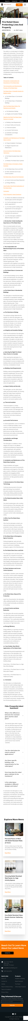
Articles (21, 1)
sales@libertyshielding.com (10, 967)
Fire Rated (17, 984)
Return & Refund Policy (7, 986)
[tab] (14, 715)
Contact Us (14, 1)
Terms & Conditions (6, 989)
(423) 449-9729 (8, 971)
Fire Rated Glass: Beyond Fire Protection (13, 177)
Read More (8, 853)
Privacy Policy (4, 992)
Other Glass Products (20, 986)
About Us (7, 1)
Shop (19, 4)
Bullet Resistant (19, 981)
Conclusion (6, 191)
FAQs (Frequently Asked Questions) (12, 194)
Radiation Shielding (20, 978)
